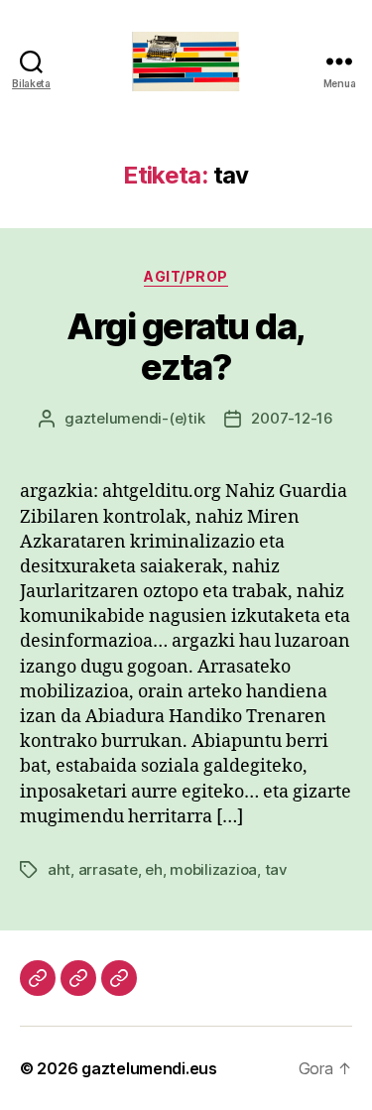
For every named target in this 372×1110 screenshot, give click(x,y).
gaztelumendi (113, 418)
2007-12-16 (291, 418)
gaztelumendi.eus (149, 1068)
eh (154, 869)
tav (276, 869)
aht (59, 869)
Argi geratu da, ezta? (186, 347)
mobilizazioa (213, 869)
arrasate (108, 869)
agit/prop (186, 276)
